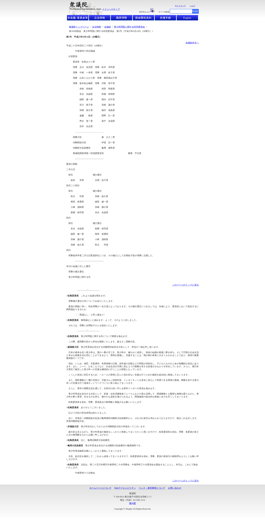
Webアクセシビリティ (125, 488)
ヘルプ (192, 6)
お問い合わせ (174, 488)
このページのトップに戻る (185, 285)
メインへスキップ (111, 9)
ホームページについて (100, 488)
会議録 (107, 27)
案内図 (132, 503)
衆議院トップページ (79, 27)
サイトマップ (180, 6)
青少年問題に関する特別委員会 (129, 27)
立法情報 (96, 27)
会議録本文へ (192, 43)
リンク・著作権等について (152, 488)
